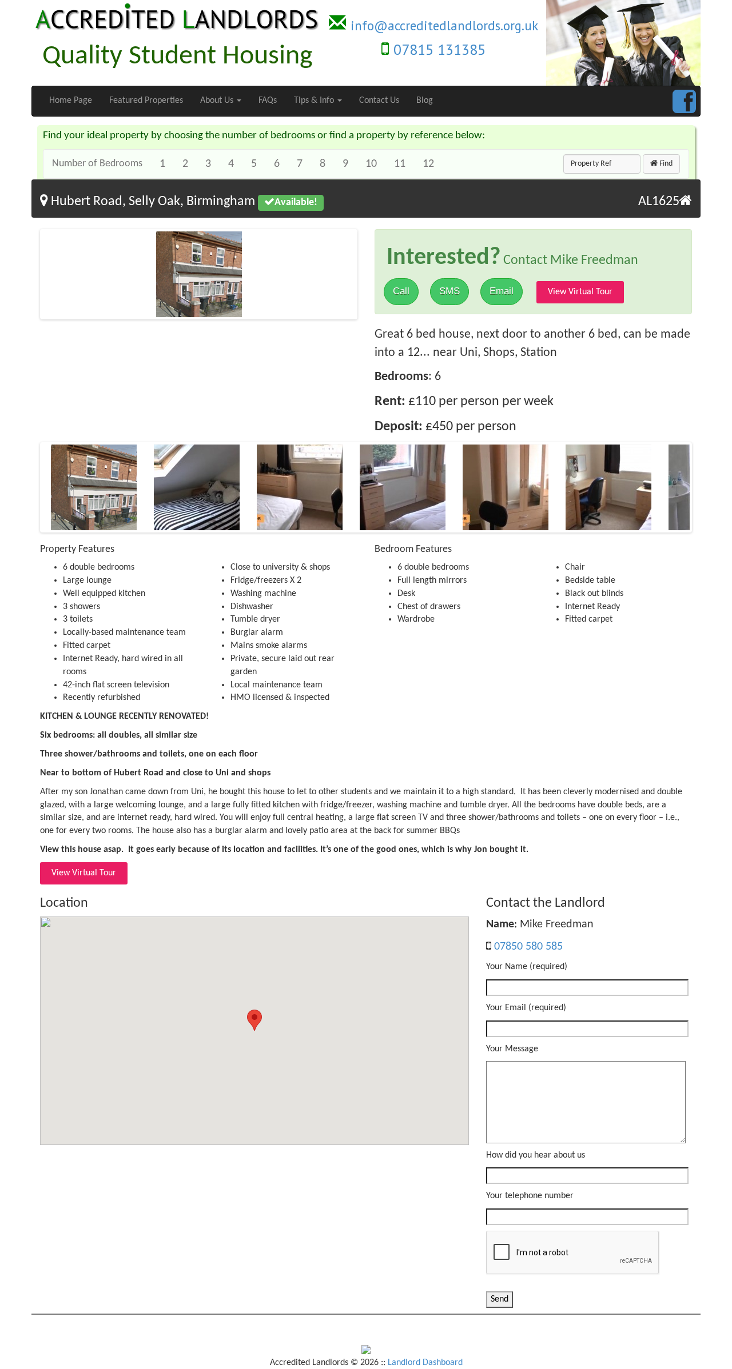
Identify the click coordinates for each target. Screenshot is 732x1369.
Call (401, 291)
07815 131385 (439, 49)
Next (372, 276)
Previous (25, 276)
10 (371, 164)
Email (502, 291)
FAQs (267, 100)
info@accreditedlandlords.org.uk (444, 25)
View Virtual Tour (580, 292)
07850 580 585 (528, 946)
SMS (449, 291)
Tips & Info (315, 100)
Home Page (70, 100)
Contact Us (379, 100)
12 (428, 164)
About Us (218, 100)
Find (665, 163)
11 (399, 164)
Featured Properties (146, 100)
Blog (424, 100)
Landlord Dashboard (425, 1362)
